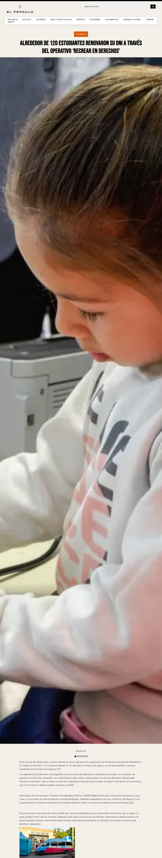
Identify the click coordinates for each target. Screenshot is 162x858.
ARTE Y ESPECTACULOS (61, 19)
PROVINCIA (13, 19)
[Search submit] (153, 7)
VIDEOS (11, 22)
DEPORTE (81, 19)
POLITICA (27, 19)
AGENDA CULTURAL (132, 19)
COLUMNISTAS (111, 19)
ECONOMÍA (95, 19)
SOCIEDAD (41, 19)
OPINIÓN (150, 19)
